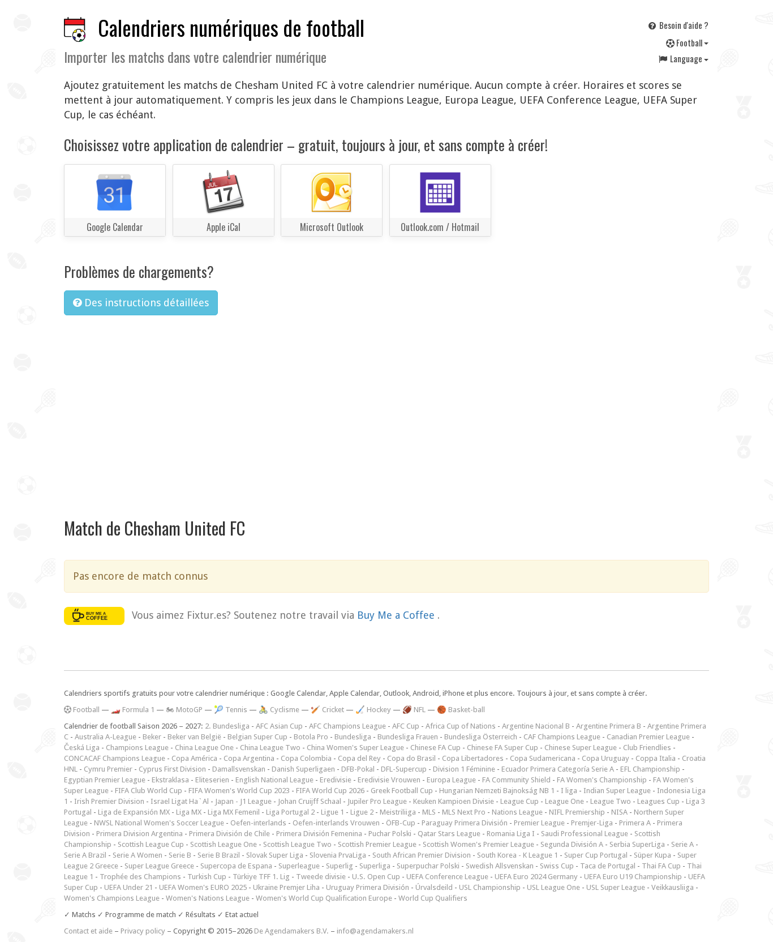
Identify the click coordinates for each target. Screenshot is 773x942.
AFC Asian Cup (279, 726)
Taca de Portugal (607, 866)
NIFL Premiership (577, 812)
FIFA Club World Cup (148, 790)
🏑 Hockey (373, 709)
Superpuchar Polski (428, 866)
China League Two (270, 747)
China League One (204, 747)
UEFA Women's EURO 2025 (203, 887)
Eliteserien (212, 780)
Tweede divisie (321, 876)
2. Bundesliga (227, 726)
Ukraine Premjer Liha (286, 887)
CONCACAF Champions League (114, 758)
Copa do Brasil (411, 758)
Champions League (137, 747)
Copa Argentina (249, 758)
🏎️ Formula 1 (132, 709)
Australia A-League (105, 737)
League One (564, 801)
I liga (569, 790)
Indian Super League (617, 790)
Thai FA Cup (661, 866)
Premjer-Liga (592, 823)
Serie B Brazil (218, 855)
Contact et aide (88, 931)
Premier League (539, 823)
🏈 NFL (414, 709)
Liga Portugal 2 (290, 812)
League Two (610, 801)
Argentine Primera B (608, 726)
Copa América (194, 758)
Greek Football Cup (402, 790)
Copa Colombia (306, 758)
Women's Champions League (112, 898)
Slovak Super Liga (274, 855)
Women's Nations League (208, 898)
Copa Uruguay (605, 758)
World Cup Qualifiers (432, 898)
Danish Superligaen (303, 769)
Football (689, 42)
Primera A (635, 823)
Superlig (339, 866)
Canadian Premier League (648, 737)
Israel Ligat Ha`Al (180, 801)
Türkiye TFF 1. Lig (261, 876)
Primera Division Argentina (139, 833)
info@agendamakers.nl (375, 931)
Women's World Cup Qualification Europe (324, 898)
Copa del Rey (359, 758)
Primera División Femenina (319, 833)
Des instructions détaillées (145, 303)
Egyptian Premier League (104, 780)
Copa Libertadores (473, 758)
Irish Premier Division (109, 801)
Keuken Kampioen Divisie (453, 801)
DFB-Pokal (358, 769)
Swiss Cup (557, 866)
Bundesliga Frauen (407, 737)
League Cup (519, 801)
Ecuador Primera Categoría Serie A (557, 769)
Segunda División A (571, 844)
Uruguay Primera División (367, 887)
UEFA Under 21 (128, 887)
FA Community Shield (516, 780)
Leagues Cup (658, 801)
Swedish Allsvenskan (500, 866)
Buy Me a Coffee (397, 614)
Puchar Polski (389, 833)
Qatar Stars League (449, 833)
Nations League (517, 812)
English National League (274, 780)
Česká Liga (82, 747)
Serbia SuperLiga (637, 844)
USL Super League (615, 887)
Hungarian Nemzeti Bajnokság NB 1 (497, 790)
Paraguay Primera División (465, 823)
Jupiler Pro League (377, 801)
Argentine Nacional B (536, 726)
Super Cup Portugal (596, 855)
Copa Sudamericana (543, 758)
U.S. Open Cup (376, 876)
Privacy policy (143, 931)
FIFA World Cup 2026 (330, 790)
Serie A (682, 844)
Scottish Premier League (377, 844)
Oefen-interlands (258, 823)
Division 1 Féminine (464, 769)
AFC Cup (405, 726)
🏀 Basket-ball (461, 709)
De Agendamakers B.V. (291, 931)
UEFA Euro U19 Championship (633, 876)
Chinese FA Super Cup (502, 747)
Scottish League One (223, 844)
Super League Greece (159, 866)
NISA (619, 812)
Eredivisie (335, 780)
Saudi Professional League (584, 833)
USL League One (553, 887)
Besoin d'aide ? (683, 25)
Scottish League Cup (151, 844)
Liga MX (188, 812)
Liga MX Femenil (234, 812)
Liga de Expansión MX (134, 812)
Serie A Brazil (85, 855)
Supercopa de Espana (236, 866)
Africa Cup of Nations (461, 726)
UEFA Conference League (447, 876)
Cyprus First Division (172, 769)
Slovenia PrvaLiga (338, 855)
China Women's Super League (355, 747)
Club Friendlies (647, 747)
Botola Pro (311, 737)
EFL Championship (650, 769)
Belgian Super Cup (257, 737)
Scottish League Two (297, 844)
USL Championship (490, 887)
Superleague (299, 866)
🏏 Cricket (327, 709)
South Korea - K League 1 (517, 855)
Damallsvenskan (238, 769)
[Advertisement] (386, 409)
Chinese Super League (580, 747)
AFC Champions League (347, 726)
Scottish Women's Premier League (478, 844)
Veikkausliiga (672, 887)
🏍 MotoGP (184, 709)
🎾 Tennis (230, 709)
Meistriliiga (398, 812)
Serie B (180, 855)
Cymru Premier (108, 769)
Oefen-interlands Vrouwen (336, 823)
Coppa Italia (655, 758)
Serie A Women (137, 855)
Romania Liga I (511, 833)
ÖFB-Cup (400, 823)
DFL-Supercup (404, 769)
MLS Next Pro (464, 812)
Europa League (451, 780)
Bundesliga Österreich (480, 737)
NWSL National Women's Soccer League (159, 823)
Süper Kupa (652, 855)
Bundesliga (352, 737)
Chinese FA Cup (435, 747)
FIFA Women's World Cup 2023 (239, 790)
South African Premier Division (421, 855)
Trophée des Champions (140, 876)
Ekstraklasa (170, 780)
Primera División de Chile (229, 833)
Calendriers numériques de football (231, 27)
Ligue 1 (332, 812)
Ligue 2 (361, 812)
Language (686, 58)
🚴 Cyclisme (279, 709)
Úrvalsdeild (434, 887)
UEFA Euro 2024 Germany (536, 876)
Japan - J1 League (243, 801)
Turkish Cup (206, 876)
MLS (429, 812)
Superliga (374, 866)
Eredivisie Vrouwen (389, 780)
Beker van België (194, 737)
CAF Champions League (561, 737)
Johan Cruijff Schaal (309, 801)
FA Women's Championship (602, 780)
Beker (152, 737)
